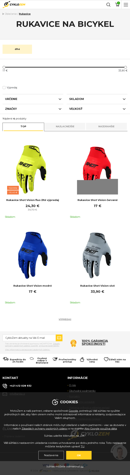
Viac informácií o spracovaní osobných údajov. (27, 350)
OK (79, 455)
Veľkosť (75, 108)
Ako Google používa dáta (100, 428)
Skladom (76, 99)
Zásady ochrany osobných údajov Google (32, 344)
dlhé (17, 49)
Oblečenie (11, 14)
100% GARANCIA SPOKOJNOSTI (95, 342)
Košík (118, 3)
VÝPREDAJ (65, 319)
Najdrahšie (106, 126)
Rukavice (25, 14)
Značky (11, 108)
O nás (72, 385)
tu (82, 466)
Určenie (11, 99)
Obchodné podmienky (82, 390)
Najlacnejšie (65, 126)
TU (82, 446)
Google (73, 410)
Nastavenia (51, 455)
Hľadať (108, 4)
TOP (23, 126)
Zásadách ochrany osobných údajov (45, 428)
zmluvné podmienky (49, 345)
